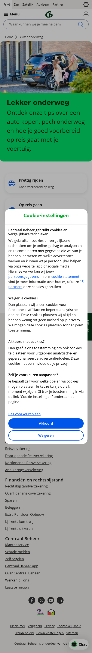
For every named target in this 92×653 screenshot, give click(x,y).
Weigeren (46, 435)
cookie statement (65, 276)
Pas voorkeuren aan (24, 414)
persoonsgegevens (23, 276)
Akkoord (46, 423)
